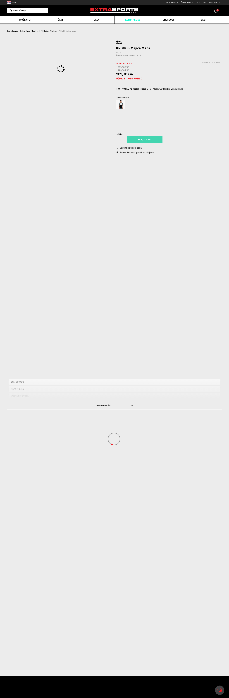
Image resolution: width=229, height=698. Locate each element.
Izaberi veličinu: (123, 114)
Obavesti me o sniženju (210, 62)
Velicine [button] (135, 118)
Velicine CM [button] (148, 118)
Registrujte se (214, 2)
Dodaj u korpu (144, 139)
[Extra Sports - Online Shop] (114, 10)
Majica (53, 30)
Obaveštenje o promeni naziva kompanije (107, 26)
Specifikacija (85, 366)
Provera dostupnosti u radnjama (148, 366)
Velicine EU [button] (123, 118)
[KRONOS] (119, 41)
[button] (27, 10)
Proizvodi (36, 30)
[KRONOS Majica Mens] (120, 104)
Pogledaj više (135, 26)
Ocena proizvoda (110, 366)
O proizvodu (63, 366)
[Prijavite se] (216, 13)
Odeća (45, 30)
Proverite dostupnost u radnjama (136, 152)
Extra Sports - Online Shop (18, 30)
